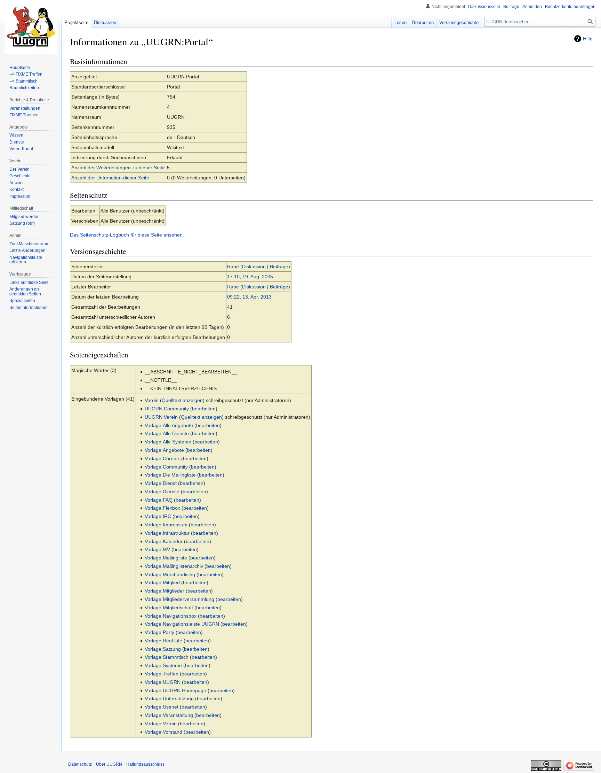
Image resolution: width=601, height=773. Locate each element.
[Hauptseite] (30, 28)
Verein (152, 400)
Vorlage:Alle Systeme (168, 442)
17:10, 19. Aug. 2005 (250, 276)
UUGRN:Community (167, 408)
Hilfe (588, 38)
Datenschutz (80, 764)
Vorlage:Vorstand (163, 732)
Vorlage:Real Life (163, 640)
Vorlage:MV (157, 549)
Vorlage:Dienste (162, 491)
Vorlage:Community (166, 467)
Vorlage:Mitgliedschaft (169, 607)
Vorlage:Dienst (161, 483)
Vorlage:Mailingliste (166, 558)
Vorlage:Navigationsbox (171, 616)
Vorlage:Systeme (163, 665)
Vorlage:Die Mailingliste (170, 475)
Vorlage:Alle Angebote (169, 425)
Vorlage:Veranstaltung (169, 715)
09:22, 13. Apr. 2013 (249, 297)
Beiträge (279, 266)
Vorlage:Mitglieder (164, 591)
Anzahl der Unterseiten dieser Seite (110, 177)
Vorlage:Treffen (161, 674)
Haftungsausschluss (145, 764)
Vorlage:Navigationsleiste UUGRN (182, 624)
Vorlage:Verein (161, 723)
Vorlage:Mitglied (162, 582)
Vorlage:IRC (158, 516)
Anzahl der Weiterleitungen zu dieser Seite (118, 167)
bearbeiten (204, 408)
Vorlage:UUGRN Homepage (175, 690)
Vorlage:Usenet (161, 707)
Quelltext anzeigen (182, 400)
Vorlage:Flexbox (162, 508)
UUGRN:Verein (161, 417)
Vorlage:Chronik (162, 458)
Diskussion (254, 266)
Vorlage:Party (159, 632)
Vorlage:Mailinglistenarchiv (174, 566)
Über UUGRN (109, 764)
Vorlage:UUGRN (163, 682)
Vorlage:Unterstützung (169, 698)
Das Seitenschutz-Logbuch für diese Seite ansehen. (127, 235)
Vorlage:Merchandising (170, 574)
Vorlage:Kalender (164, 541)
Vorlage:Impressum (166, 524)
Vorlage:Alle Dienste (167, 433)
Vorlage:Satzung (163, 649)
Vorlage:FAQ (159, 500)
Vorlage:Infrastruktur (167, 533)
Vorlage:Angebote (164, 450)
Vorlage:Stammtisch (167, 657)
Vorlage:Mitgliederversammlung (179, 599)
